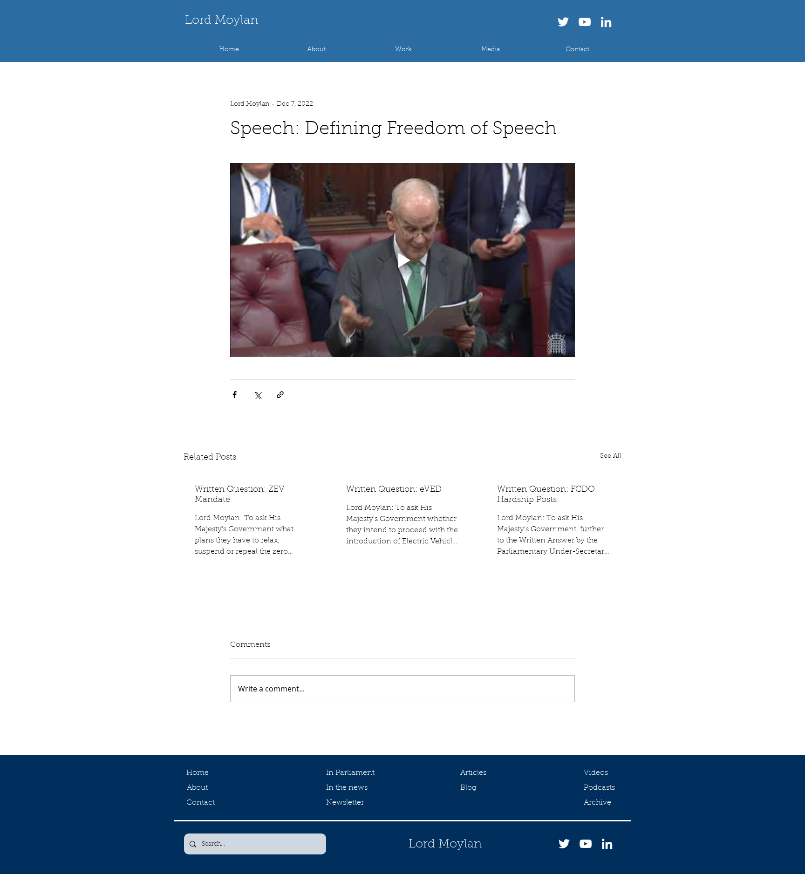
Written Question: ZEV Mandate (240, 495)
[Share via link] (280, 394)
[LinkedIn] (606, 21)
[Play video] (402, 260)
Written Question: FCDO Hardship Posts (546, 495)
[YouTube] (584, 21)
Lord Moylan (221, 21)
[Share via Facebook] (234, 394)
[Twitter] (563, 21)
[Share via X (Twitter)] (257, 394)
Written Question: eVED (394, 490)
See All (610, 456)
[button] (403, 50)
